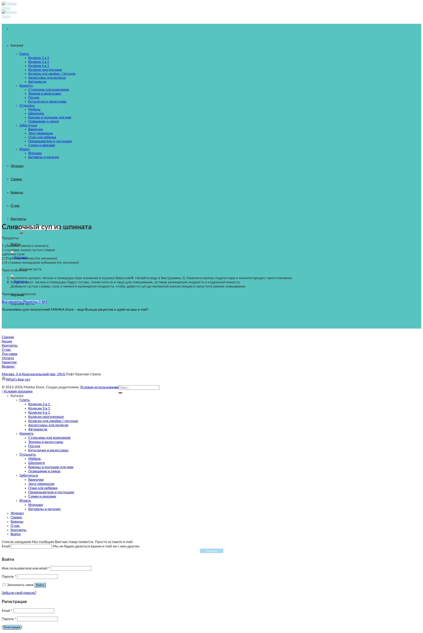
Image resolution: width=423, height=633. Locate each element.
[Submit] (21, 233)
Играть (25, 500)
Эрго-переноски (41, 484)
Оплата (8, 358)
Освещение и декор (44, 471)
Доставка (9, 354)
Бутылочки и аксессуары (48, 450)
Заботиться (28, 475)
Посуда (34, 446)
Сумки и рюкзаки (42, 496)
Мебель (34, 458)
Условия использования (99, 387)
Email (7, 610)
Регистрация (12, 627)
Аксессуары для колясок (48, 425)
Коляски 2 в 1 (39, 404)
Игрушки (35, 505)
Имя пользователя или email (26, 568)
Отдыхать (27, 454)
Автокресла (37, 429)
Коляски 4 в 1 (39, 412)
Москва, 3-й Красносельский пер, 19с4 (34, 374)
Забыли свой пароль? (19, 593)
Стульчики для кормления (49, 438)
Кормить (26, 433)
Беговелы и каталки (44, 509)
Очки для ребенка (42, 488)
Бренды (17, 521)
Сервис (16, 517)
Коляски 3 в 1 (39, 408)
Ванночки (36, 479)
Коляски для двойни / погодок (53, 421)
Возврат (8, 366)
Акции (7, 341)
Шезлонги (36, 463)
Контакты (18, 219)
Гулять (24, 400)
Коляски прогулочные (46, 417)
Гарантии (9, 362)
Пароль (9, 576)
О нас (6, 349)
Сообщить (211, 550)
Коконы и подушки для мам (50, 467)
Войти (40, 585)
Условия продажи (18, 391)
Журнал (17, 513)
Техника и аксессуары (45, 442)
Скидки (8, 337)
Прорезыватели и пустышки (51, 492)
